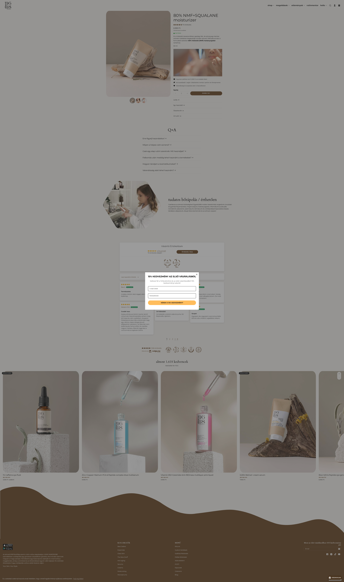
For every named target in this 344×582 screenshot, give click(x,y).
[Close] (197, 274)
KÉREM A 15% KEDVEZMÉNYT (172, 303)
